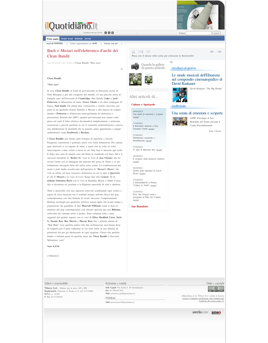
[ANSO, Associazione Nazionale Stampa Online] (217, 315)
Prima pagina (53, 38)
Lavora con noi (110, 43)
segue (136, 116)
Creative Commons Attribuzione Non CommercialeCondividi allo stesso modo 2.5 (203, 299)
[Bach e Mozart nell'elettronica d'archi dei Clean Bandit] (135, 84)
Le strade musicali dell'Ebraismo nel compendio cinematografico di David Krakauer (197, 79)
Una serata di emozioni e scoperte (197, 112)
